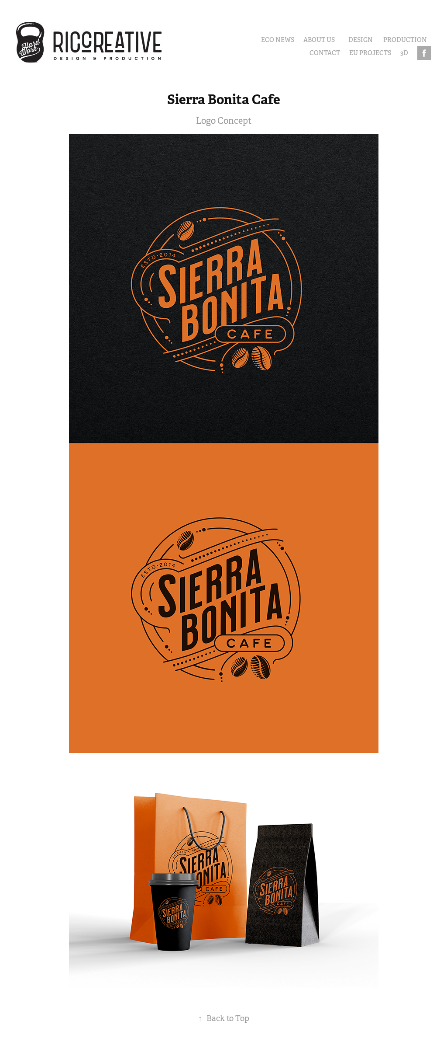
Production (405, 40)
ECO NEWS (277, 40)
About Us (319, 40)
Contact (324, 53)
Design (360, 40)
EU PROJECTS (370, 53)
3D (404, 53)
